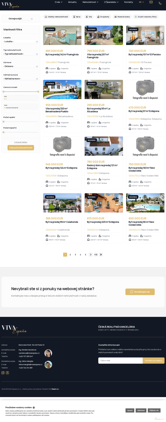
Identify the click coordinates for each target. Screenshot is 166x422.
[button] (21, 18)
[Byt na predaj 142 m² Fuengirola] (60, 35)
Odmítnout (141, 410)
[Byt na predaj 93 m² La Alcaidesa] (102, 89)
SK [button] (140, 2)
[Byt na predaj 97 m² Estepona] (145, 91)
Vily (88, 17)
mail (151, 2)
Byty (77, 17)
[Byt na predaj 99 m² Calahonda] (60, 203)
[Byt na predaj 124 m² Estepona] (62, 147)
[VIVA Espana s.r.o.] (10, 6)
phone (160, 3)
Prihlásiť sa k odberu (153, 360)
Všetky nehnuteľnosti (57, 17)
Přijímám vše (154, 410)
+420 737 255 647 (26, 356)
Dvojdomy (103, 17)
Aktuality (72, 2)
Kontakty (128, 2)
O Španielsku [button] (110, 2)
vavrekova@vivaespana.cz (29, 353)
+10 (95, 254)
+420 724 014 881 (26, 368)
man (55, 389)
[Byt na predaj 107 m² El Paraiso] (143, 35)
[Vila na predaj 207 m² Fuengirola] (102, 35)
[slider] (3, 92)
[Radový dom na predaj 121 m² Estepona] (102, 146)
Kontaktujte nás (142, 291)
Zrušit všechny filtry (144, 17)
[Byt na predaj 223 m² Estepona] (102, 203)
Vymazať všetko (20, 142)
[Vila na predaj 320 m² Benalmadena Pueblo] (60, 89)
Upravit (129, 410)
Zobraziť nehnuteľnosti (20, 147)
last (101, 255)
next (91, 255)
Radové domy (121, 17)
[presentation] (47, 35)
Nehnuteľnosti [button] (89, 2)
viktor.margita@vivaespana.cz (30, 364)
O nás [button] (57, 2)
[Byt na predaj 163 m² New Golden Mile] (145, 147)
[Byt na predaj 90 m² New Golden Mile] (143, 203)
